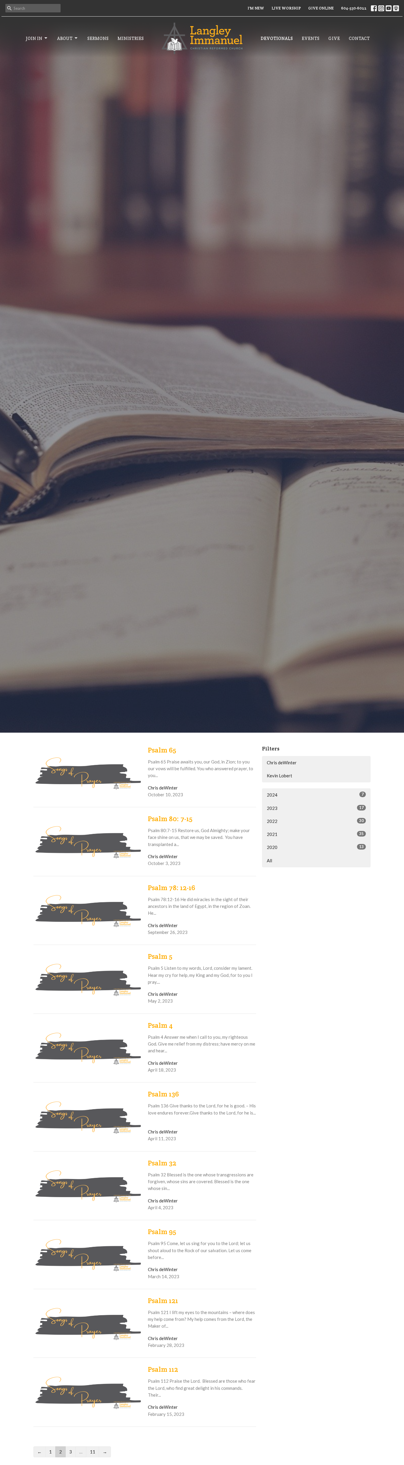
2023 (315, 808)
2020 (315, 847)
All (269, 860)
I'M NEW (256, 8)
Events (310, 38)
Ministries (130, 38)
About (64, 38)
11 (92, 1451)
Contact (359, 38)
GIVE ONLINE (321, 8)
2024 (315, 794)
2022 (315, 821)
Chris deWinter (282, 762)
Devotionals (277, 38)
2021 (315, 834)
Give (334, 38)
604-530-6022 (353, 8)
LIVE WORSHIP (286, 8)
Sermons (98, 38)
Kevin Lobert (279, 775)
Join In (34, 38)
